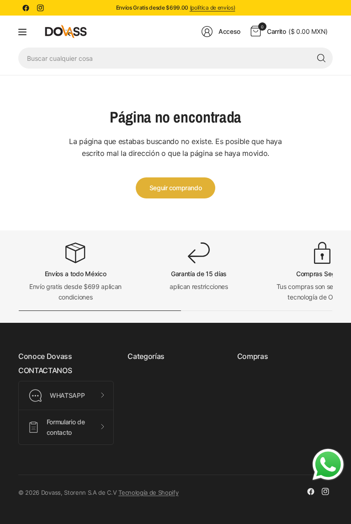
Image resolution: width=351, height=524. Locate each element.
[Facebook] (25, 7)
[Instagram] (40, 7)
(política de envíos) (212, 7)
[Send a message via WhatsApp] (328, 464)
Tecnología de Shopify (148, 492)
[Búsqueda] (321, 58)
